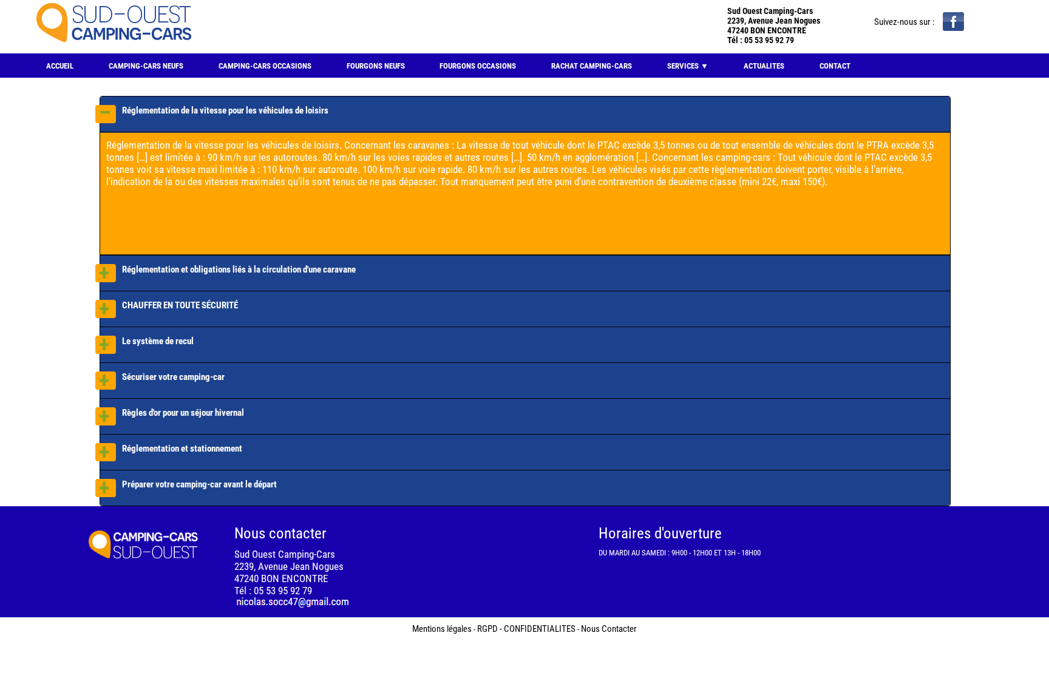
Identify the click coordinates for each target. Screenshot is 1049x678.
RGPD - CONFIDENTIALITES (526, 628)
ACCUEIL (59, 65)
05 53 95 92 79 (769, 40)
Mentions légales (442, 628)
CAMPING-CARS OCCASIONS (265, 65)
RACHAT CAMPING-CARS (591, 65)
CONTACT (835, 65)
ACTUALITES (764, 65)
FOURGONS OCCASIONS (478, 65)
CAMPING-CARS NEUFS (146, 65)
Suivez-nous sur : (905, 21)
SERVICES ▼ (687, 65)
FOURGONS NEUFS (376, 65)
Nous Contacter (609, 628)
